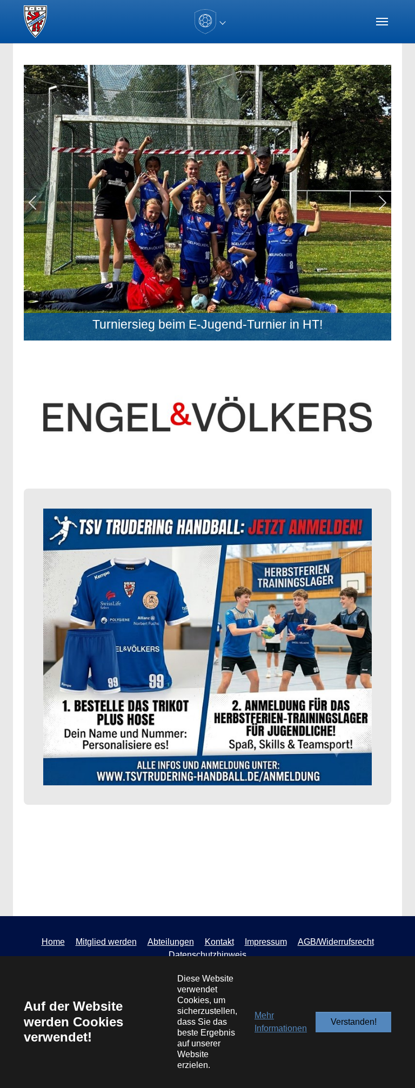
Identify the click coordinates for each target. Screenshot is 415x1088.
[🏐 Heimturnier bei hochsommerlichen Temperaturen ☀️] (217, 334)
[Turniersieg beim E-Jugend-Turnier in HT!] (198, 334)
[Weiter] (345, 415)
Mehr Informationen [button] (281, 1022)
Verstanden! (354, 1021)
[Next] (363, 203)
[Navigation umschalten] (382, 21)
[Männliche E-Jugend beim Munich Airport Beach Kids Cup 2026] (178, 334)
